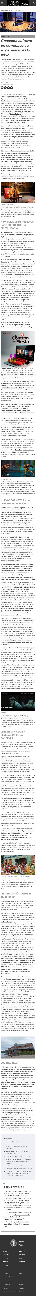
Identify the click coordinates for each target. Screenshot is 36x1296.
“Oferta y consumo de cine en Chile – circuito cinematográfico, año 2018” (17, 1217)
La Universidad (6, 1284)
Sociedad (5, 1258)
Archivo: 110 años (8, 1276)
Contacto (21, 1273)
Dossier (5, 1251)
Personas (5, 1261)
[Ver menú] (2, 3)
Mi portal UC (21, 1291)
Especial (5, 36)
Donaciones (22, 1288)
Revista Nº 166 (14, 8)
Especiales (7, 8)
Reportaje (6, 1254)
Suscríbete (22, 1261)
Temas (20, 1258)
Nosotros (6, 1273)
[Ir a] (18, 1242)
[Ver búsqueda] (34, 3)
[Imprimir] (5, 87)
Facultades (6, 1288)
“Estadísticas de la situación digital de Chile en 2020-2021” (16, 1224)
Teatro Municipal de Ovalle (11, 388)
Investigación (22, 1251)
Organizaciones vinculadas (10, 1291)
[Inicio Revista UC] (18, 3)
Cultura (5, 1265)
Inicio (2, 8)
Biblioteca (21, 1284)
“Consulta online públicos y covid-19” (20, 656)
